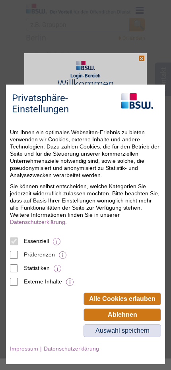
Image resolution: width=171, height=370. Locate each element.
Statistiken (37, 268)
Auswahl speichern (122, 330)
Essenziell (36, 241)
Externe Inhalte (43, 281)
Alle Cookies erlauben (122, 298)
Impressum (24, 348)
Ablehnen (122, 314)
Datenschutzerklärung (37, 222)
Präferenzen (39, 254)
